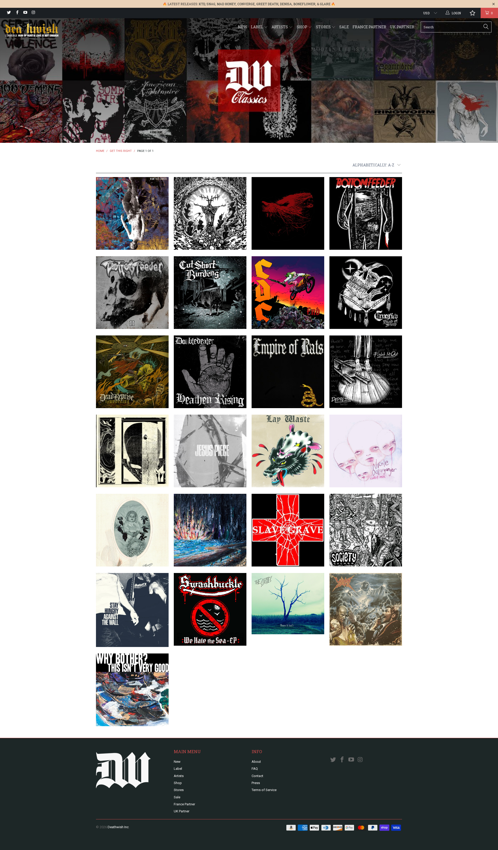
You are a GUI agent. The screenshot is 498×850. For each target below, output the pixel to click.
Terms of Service (264, 790)
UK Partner (402, 26)
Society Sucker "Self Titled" (365, 530)
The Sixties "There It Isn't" (288, 603)
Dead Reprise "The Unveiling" (132, 371)
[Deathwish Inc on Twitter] (8, 13)
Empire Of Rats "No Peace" (288, 371)
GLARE (325, 4)
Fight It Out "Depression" (365, 371)
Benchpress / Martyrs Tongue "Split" (132, 213)
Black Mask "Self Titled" (288, 213)
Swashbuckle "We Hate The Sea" (210, 609)
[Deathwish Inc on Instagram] (33, 13)
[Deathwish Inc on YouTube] (25, 13)
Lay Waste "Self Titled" (288, 451)
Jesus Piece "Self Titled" (210, 451)
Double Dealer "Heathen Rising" (210, 371)
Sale (344, 26)
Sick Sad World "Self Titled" (210, 530)
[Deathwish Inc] (42, 30)
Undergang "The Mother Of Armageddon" (365, 609)
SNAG (210, 4)
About (256, 762)
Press (256, 783)
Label (257, 26)
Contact (257, 776)
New (242, 26)
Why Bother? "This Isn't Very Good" (132, 689)
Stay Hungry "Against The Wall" (132, 610)
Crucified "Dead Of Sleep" (365, 292)
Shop (302, 26)
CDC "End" (288, 292)
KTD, (202, 4)
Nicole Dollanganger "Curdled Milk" (365, 451)
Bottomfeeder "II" (132, 292)
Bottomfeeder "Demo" (365, 213)
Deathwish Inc (118, 827)
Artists (280, 26)
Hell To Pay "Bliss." (132, 451)
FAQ (255, 769)
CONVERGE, (246, 4)
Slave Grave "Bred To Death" (288, 530)
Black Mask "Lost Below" (210, 213)
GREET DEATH (267, 4)
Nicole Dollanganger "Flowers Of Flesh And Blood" (132, 530)
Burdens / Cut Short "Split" (210, 292)
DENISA (286, 4)
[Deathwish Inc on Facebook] (17, 13)
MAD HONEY (226, 4)
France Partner (369, 26)
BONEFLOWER (304, 4)
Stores (323, 26)
